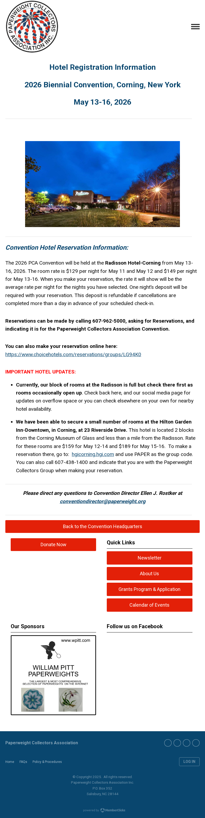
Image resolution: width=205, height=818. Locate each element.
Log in (189, 761)
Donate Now (53, 544)
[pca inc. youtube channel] (177, 743)
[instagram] (186, 743)
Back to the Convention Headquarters (102, 526)
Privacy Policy (102, 800)
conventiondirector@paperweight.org (102, 501)
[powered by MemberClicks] (102, 811)
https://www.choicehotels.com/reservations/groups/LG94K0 (73, 354)
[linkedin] (196, 743)
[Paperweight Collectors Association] (32, 26)
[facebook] (168, 743)
